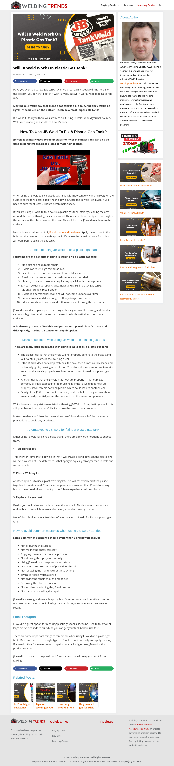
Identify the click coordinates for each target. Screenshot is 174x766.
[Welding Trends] (39, 5)
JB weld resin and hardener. (65, 232)
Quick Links (59, 721)
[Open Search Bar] (160, 5)
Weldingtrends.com (130, 83)
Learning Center (146, 5)
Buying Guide (108, 5)
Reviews (128, 5)
